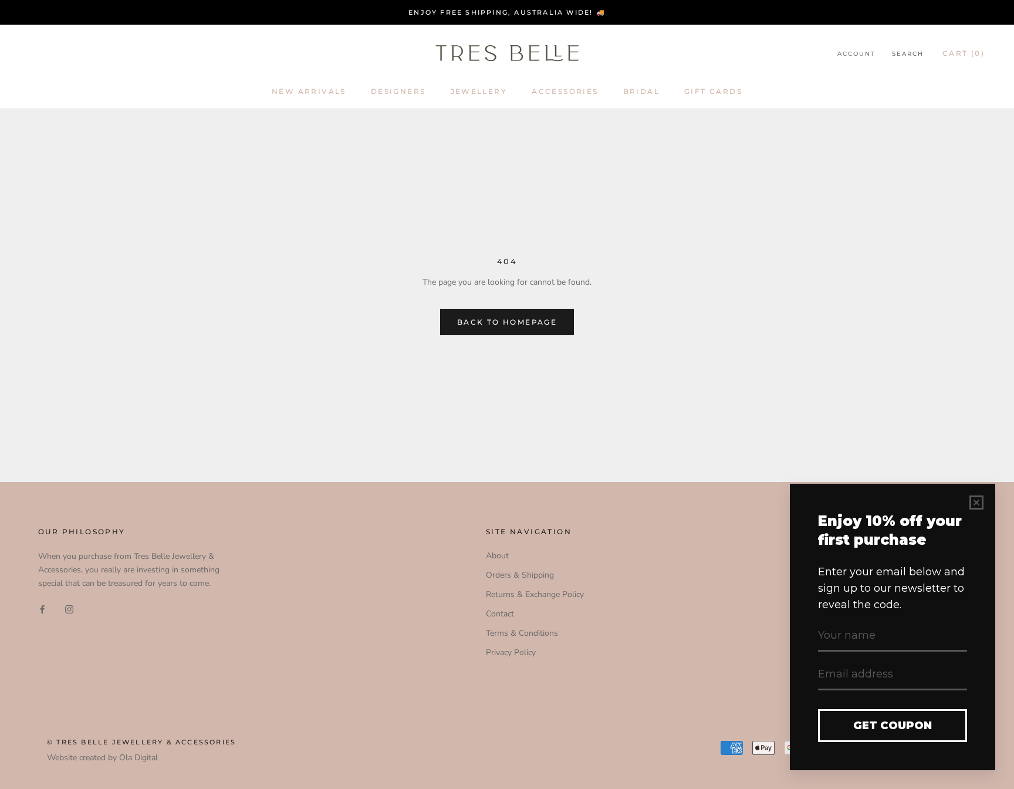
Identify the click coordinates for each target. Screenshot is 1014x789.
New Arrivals (309, 91)
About (497, 555)
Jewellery (479, 91)
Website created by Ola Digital (102, 757)
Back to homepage (507, 322)
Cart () (963, 53)
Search (908, 54)
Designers (398, 91)
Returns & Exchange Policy (535, 594)
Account (856, 54)
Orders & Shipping (520, 575)
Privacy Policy (511, 652)
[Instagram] (69, 608)
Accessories (565, 91)
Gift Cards (713, 91)
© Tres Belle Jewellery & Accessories (141, 742)
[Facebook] (42, 608)
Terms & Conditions (522, 633)
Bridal (641, 91)
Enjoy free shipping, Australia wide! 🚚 (507, 12)
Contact (500, 613)
